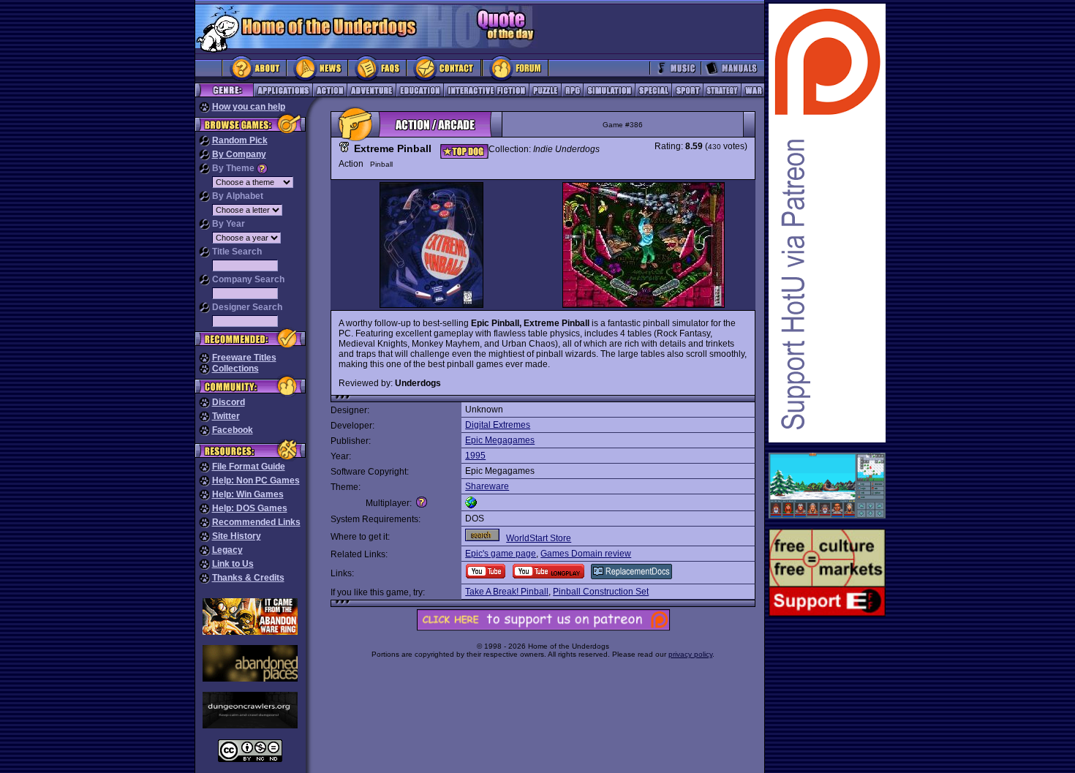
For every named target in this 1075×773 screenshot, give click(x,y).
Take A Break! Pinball (506, 592)
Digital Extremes (497, 425)
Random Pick (240, 140)
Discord (228, 402)
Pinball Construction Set (601, 592)
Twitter (226, 416)
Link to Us (233, 564)
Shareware (487, 486)
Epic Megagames (500, 440)
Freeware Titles (244, 357)
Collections (235, 368)
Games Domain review (585, 553)
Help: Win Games (248, 494)
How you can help (248, 107)
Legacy (227, 550)
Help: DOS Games (249, 508)
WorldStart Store (538, 538)
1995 (475, 455)
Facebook (232, 430)
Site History (236, 536)
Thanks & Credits (248, 578)
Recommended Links (256, 522)
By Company (239, 154)
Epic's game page (500, 553)
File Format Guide (248, 466)
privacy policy (690, 654)
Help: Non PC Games (256, 480)
